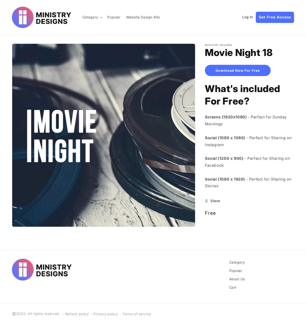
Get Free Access (275, 17)
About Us (237, 279)
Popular (235, 271)
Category (237, 262)
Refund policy (77, 314)
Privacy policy (105, 314)
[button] (92, 17)
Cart (232, 287)
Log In (247, 17)
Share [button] (215, 201)
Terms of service (137, 314)
